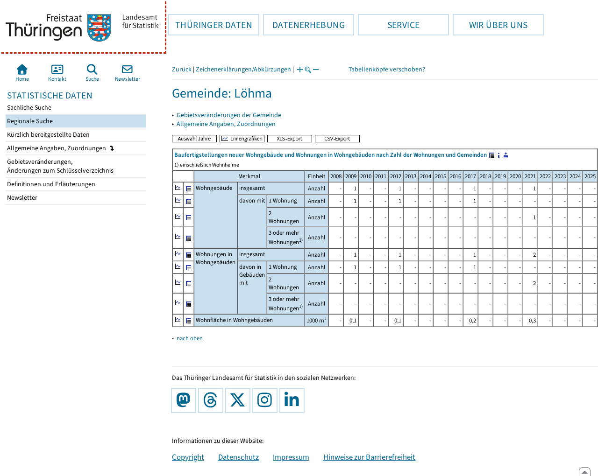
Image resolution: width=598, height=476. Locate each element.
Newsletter (21, 197)
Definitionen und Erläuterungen (50, 184)
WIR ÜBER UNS (490, 25)
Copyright (188, 457)
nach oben (190, 338)
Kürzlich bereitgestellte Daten (48, 134)
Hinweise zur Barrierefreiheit (369, 457)
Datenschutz (238, 457)
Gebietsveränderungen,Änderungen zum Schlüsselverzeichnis (60, 166)
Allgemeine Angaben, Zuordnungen (57, 148)
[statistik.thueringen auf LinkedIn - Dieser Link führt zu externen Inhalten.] (293, 400)
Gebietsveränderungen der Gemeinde (229, 115)
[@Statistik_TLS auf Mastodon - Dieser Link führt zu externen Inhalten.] (185, 400)
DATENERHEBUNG (304, 25)
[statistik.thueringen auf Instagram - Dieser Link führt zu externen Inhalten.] (266, 400)
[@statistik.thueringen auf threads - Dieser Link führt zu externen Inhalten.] (212, 400)
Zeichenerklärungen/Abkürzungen (243, 69)
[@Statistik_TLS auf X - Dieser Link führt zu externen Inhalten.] (239, 400)
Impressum (291, 457)
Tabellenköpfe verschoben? (387, 69)
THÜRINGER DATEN (210, 25)
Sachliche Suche (28, 107)
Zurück (182, 69)
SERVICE (389, 25)
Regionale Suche (29, 121)
